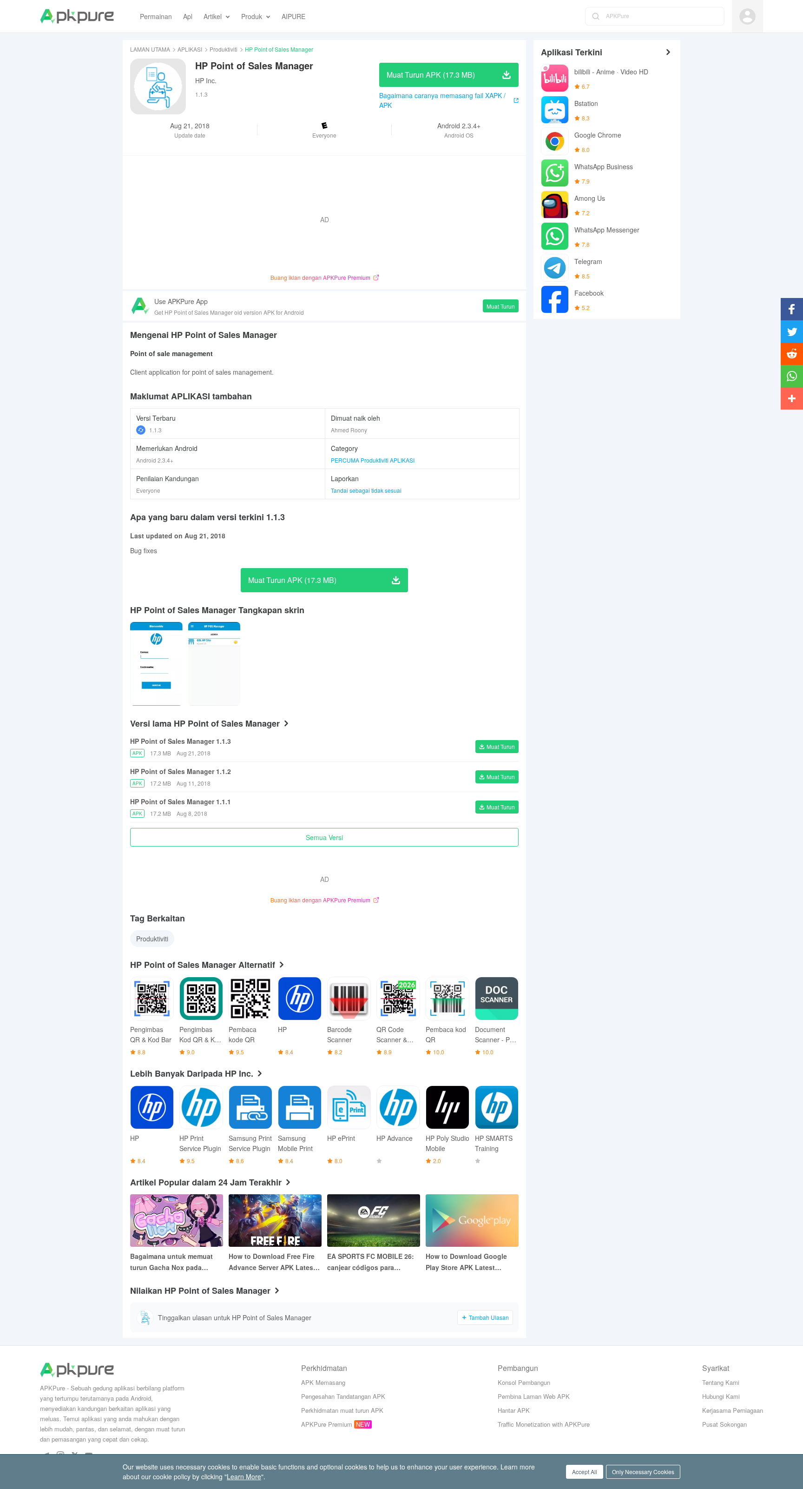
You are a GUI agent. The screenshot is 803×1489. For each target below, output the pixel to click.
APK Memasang (323, 1382)
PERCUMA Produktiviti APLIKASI (373, 460)
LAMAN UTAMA (150, 49)
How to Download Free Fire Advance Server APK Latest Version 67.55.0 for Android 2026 (272, 1262)
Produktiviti (223, 49)
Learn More (244, 1476)
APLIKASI (190, 49)
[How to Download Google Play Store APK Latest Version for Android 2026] (472, 1220)
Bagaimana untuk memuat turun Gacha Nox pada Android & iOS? (171, 1262)
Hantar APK (514, 1410)
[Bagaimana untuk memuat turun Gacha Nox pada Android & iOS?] (176, 1220)
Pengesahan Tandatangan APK (343, 1396)
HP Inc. (206, 80)
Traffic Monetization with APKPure (544, 1424)
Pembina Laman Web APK (534, 1396)
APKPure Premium (326, 1424)
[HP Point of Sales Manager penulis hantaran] (156, 664)
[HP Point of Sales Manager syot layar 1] (214, 664)
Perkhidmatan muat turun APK (342, 1410)
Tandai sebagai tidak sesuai (366, 490)
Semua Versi (324, 837)
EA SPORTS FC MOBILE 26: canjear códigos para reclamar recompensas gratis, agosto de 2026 (370, 1262)
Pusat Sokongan (724, 1424)
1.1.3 (155, 430)
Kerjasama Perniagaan (732, 1410)
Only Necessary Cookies (643, 1472)
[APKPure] (77, 16)
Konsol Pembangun (524, 1382)
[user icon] (747, 16)
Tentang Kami (720, 1382)
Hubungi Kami (721, 1396)
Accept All (584, 1472)
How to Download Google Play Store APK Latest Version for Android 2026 (466, 1262)
